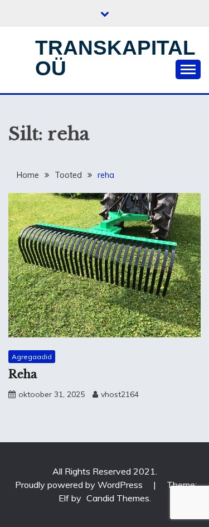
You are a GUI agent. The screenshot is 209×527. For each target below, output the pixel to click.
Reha (22, 374)
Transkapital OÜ (115, 58)
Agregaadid (32, 356)
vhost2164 (120, 394)
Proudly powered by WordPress (80, 484)
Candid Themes (117, 498)
